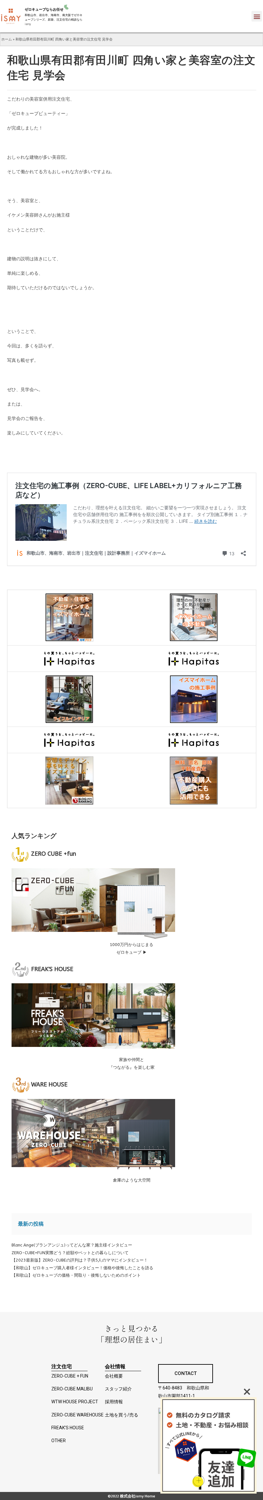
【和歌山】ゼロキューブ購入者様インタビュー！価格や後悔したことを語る (82, 1267)
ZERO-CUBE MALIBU (72, 1388)
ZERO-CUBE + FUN (69, 1376)
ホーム (6, 39)
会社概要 (114, 1376)
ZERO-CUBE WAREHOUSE (77, 1414)
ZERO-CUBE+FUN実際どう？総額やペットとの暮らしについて (70, 1252)
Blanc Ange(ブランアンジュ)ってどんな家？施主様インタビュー (72, 1245)
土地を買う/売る (121, 1414)
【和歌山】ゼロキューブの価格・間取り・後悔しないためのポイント (76, 1275)
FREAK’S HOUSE (67, 1427)
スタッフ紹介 (118, 1388)
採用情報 (114, 1401)
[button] (256, 16)
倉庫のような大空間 (131, 1180)
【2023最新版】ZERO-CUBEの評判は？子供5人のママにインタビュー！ (80, 1260)
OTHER (58, 1440)
